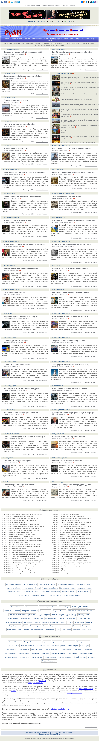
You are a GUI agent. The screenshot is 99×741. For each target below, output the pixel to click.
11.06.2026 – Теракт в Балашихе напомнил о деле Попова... (72, 522)
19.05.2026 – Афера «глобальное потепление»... (68, 569)
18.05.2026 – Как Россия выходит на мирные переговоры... (71, 571)
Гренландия (75, 43)
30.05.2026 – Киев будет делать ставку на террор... (69, 546)
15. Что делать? (57, 385)
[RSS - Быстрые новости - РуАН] (71, 73)
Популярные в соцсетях (56, 45)
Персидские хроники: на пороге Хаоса (70, 316)
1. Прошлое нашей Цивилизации (63, 193)
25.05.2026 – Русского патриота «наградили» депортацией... (72, 557)
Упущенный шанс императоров (66, 196)
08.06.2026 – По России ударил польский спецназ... (69, 528)
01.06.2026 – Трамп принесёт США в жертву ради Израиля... (72, 542)
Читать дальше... (42, 70)
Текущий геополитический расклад (68, 340)
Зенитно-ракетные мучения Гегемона (20, 268)
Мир (92, 38)
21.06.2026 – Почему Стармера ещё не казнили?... (20, 565)
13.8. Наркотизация (58, 289)
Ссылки (44, 5)
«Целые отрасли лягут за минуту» (19, 485)
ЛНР (76, 38)
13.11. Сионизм (57, 265)
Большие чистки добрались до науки (69, 389)
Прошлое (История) (87, 43)
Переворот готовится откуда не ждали (21, 389)
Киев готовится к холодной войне (19, 124)
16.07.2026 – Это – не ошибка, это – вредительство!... (21, 518)
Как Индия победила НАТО (15, 292)
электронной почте (35, 683)
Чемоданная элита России (15, 148)
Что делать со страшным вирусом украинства (73, 220)
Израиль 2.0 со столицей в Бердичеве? (70, 268)
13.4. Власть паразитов (11, 49)
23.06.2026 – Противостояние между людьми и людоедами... (24, 561)
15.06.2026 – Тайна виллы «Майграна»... (65, 514)
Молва (55, 5)
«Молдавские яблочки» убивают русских (71, 292)
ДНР (71, 38)
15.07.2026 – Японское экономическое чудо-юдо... (20, 520)
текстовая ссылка (86, 689)
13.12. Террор (7, 313)
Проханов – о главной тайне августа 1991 (22, 52)
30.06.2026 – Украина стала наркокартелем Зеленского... (22, 546)
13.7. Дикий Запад (9, 73)
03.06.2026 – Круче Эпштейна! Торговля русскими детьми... (72, 538)
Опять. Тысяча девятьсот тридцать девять (72, 485)
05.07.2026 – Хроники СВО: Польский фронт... (19, 536)
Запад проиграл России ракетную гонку (70, 365)
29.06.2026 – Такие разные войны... (15, 548)
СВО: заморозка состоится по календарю (71, 148)
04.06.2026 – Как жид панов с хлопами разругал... (68, 536)
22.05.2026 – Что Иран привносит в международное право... (72, 563)
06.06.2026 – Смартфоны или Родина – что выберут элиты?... (72, 532)
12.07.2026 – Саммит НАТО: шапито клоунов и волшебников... (24, 526)
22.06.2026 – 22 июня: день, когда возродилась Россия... (22, 563)
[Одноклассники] (84, 2)
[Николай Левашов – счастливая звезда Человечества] (49, 19)
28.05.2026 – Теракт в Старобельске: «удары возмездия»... (72, 550)
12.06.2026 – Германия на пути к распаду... (66, 520)
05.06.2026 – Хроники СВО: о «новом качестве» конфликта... (72, 534)
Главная (6, 38)
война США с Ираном (33, 43)
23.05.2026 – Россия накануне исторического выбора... (70, 561)
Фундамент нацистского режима (67, 461)
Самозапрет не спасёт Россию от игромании (24, 172)
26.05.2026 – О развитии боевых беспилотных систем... (70, 554)
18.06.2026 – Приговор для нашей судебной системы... (22, 569)
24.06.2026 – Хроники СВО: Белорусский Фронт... (20, 559)
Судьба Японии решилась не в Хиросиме (71, 244)
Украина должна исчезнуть (15, 340)
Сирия (87, 38)
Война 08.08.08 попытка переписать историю (24, 244)
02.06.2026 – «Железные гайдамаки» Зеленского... (69, 540)
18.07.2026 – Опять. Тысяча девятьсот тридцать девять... (23, 514)
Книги (59, 5)
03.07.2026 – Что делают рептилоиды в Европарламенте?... (23, 540)
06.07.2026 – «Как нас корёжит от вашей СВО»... (20, 534)
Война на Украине (18, 43)
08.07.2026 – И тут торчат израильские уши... (19, 532)
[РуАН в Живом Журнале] (15, 2)
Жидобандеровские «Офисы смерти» (20, 316)
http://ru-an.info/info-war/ (60, 709)
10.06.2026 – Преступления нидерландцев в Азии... (69, 524)
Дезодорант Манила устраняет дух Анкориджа (73, 413)
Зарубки (49, 5)
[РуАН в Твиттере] (12, 2)
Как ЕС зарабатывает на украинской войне (72, 52)
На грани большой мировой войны (68, 437)
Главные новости (16, 38)
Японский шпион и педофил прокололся (22, 413)
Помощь (49, 40)
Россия (46, 38)
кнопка (13, 691)
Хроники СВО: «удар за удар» (17, 461)
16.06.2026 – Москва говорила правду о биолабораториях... (23, 573)
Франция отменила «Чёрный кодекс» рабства (73, 172)
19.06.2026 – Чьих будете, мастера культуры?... (19, 567)
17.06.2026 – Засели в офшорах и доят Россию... (20, 571)
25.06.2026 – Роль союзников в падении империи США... (22, 557)
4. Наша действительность (61, 145)
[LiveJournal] (91, 2)
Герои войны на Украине (62, 43)
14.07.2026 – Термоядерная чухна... (15, 522)
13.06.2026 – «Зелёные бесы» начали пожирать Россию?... (71, 518)
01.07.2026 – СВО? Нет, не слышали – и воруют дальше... (23, 544)
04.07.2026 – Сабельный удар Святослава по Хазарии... (22, 538)
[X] (88, 2)
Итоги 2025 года (47, 43)
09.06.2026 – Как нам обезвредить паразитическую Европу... (72, 526)
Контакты (72, 5)
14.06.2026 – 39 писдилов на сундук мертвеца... (68, 516)
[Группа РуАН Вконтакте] (2, 2)
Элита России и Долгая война (17, 220)
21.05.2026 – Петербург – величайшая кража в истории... (71, 565)
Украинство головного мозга (16, 365)
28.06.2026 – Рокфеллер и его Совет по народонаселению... (23, 550)
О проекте (65, 5)
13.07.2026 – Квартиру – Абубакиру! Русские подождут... (22, 524)
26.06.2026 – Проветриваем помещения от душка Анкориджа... (24, 554)
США (81, 38)
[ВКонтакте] (82, 2)
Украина (59, 38)
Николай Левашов (41, 45)
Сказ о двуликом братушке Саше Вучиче (22, 196)
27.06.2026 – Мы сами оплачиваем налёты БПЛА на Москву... (24, 552)
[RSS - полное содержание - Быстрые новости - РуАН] (73, 73)
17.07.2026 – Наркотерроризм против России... (19, 516)
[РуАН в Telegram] (18, 2)
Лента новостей (37, 38)
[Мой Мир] (86, 2)
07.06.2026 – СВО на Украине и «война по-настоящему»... (71, 530)
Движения (42, 681)
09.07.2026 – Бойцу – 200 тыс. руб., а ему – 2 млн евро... (22, 530)
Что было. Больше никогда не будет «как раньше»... (78, 142)
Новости (27, 38)
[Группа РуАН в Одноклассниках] (9, 2)
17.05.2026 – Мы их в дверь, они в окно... (65, 573)
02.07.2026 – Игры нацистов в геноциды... (17, 542)
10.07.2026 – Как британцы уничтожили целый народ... (22, 528)
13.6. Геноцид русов (58, 49)
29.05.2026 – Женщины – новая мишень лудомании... (69, 548)
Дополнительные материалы (32, 5)
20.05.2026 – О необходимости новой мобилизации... (69, 567)
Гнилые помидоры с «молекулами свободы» (24, 437)
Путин (52, 38)
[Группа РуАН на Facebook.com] (5, 2)
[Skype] (93, 2)
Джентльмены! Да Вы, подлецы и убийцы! (23, 76)
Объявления (51, 670)
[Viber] (95, 2)
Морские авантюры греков (15, 100)
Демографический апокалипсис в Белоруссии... (77, 99)
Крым (66, 38)
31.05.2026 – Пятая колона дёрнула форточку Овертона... (71, 544)
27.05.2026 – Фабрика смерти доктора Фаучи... (67, 552)
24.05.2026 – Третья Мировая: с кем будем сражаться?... (71, 559)
